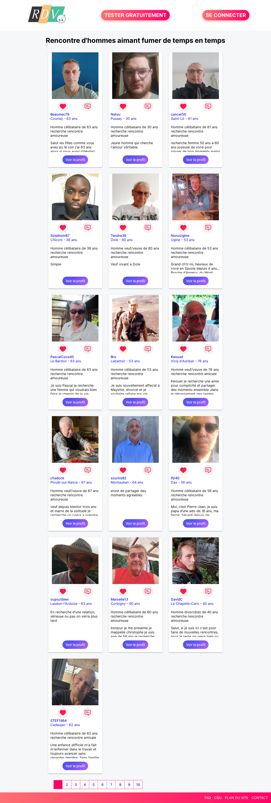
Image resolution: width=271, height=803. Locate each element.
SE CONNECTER (226, 15)
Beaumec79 (59, 114)
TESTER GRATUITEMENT (135, 15)
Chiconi (56, 240)
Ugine (175, 240)
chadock (57, 478)
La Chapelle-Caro (185, 603)
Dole (114, 240)
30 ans (131, 118)
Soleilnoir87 (59, 235)
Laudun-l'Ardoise (63, 603)
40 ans (208, 603)
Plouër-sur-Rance (64, 482)
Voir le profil (75, 160)
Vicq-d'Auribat (182, 361)
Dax (174, 482)
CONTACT (260, 798)
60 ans (134, 603)
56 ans (186, 482)
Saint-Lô (177, 118)
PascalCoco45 (62, 357)
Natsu (115, 114)
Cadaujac (57, 725)
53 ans (189, 240)
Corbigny (118, 603)
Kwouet (177, 357)
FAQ (208, 798)
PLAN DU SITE (236, 798)
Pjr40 (175, 478)
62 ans (74, 725)
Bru (113, 357)
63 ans (71, 118)
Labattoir (118, 361)
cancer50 (178, 114)
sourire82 (118, 478)
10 (138, 784)
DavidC (177, 599)
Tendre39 (118, 235)
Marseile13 (119, 599)
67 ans (86, 482)
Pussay (116, 118)
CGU (218, 798)
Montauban (120, 482)
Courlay (56, 118)
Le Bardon (58, 361)
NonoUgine (180, 235)
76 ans (203, 361)
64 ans (137, 482)
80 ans (127, 240)
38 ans (71, 240)
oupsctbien (59, 599)
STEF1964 (58, 720)
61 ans (193, 118)
